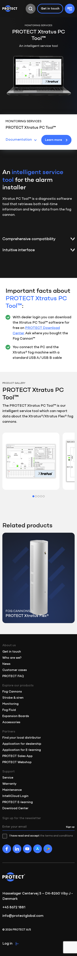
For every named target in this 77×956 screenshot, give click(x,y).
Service (7, 777)
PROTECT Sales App (17, 756)
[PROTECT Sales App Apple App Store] (37, 848)
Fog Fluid (9, 710)
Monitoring (10, 704)
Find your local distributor (21, 737)
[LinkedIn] (17, 848)
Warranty (9, 783)
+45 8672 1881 (13, 907)
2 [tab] (36, 496)
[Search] (31, 9)
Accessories (11, 722)
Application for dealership (21, 744)
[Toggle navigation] (70, 9)
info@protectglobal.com (22, 916)
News (6, 664)
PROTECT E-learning (17, 802)
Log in (7, 944)
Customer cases (14, 670)
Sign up (70, 827)
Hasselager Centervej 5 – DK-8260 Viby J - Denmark (37, 896)
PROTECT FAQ (13, 676)
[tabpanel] (30, 461)
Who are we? (12, 657)
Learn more (53, 140)
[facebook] (6, 848)
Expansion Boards (15, 716)
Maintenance (12, 790)
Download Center (15, 808)
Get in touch (50, 8)
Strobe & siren (12, 697)
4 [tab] (41, 496)
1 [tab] (33, 496)
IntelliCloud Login (15, 796)
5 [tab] (44, 496)
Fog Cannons (12, 691)
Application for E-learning (21, 750)
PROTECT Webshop (17, 762)
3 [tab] (38, 496)
